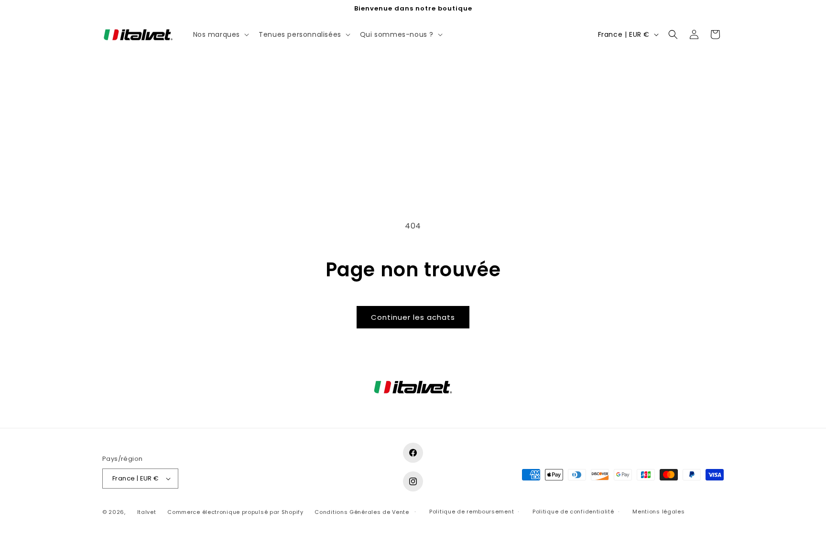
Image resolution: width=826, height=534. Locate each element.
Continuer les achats (413, 317)
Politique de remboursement (471, 511)
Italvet (146, 512)
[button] (220, 34)
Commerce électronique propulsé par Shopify (235, 512)
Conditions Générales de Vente (362, 512)
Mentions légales (658, 511)
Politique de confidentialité (573, 511)
